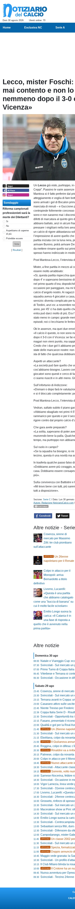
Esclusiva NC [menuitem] (33, 27)
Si (7, 221)
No (7, 226)
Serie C (47, 499)
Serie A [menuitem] (60, 27)
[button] (17, 244)
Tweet (64, 515)
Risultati (17, 250)
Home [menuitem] (7, 27)
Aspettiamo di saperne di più (17, 232)
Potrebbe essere (14, 238)
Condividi (45, 515)
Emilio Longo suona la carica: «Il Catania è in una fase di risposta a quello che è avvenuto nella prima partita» (52, 620)
